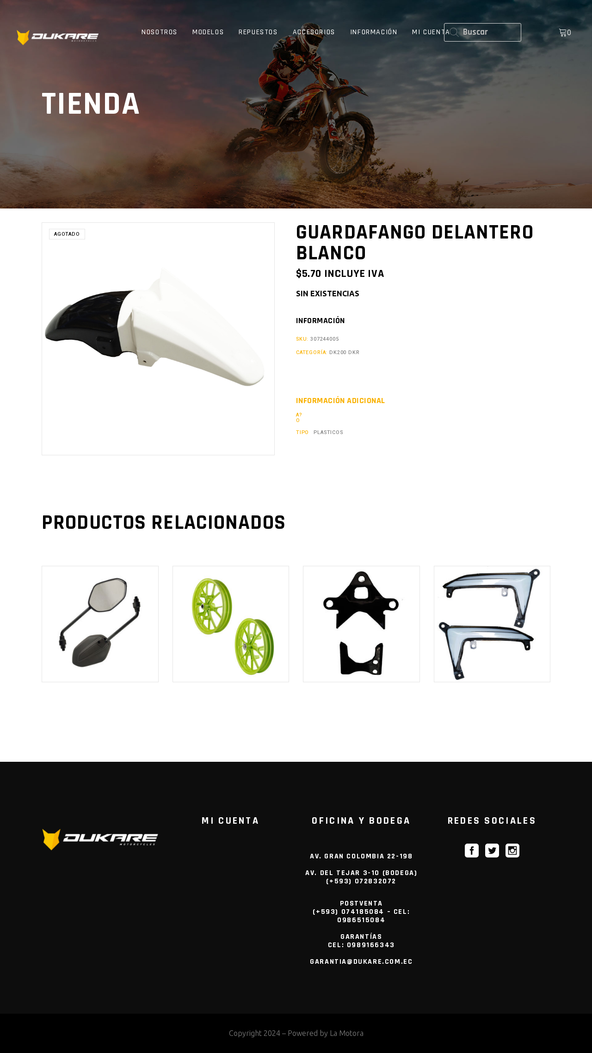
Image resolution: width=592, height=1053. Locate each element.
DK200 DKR (344, 352)
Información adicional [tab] (340, 401)
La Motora (347, 1033)
